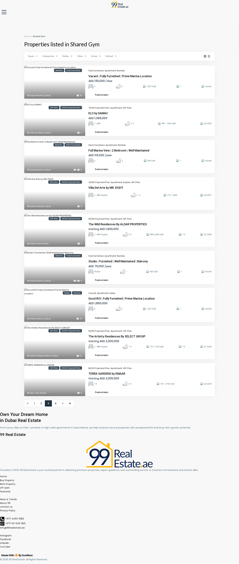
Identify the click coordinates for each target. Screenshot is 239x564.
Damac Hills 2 (37, 132)
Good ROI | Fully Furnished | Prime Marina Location (121, 298)
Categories (48, 56)
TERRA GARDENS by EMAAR (106, 373)
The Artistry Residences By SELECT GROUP (116, 336)
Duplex (126, 182)
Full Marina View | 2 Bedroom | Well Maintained (118, 150)
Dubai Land (35, 243)
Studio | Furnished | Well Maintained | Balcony (118, 261)
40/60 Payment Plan (99, 182)
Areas (94, 56)
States (65, 56)
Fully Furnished (96, 70)
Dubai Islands (37, 206)
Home (27, 36)
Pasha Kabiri (101, 94)
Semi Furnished (96, 145)
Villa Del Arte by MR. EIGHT (105, 187)
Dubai (48, 95)
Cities (80, 56)
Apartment (110, 70)
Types (31, 56)
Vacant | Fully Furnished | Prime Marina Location (120, 76)
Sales (112, 293)
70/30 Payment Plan (98, 107)
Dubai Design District (40, 355)
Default (109, 56)
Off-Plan (127, 107)
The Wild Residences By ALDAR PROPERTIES (117, 224)
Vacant (92, 293)
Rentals (121, 70)
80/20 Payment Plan (99, 368)
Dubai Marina (37, 95)
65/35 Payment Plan (99, 218)
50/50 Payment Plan (99, 331)
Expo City (34, 392)
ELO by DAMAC (98, 113)
